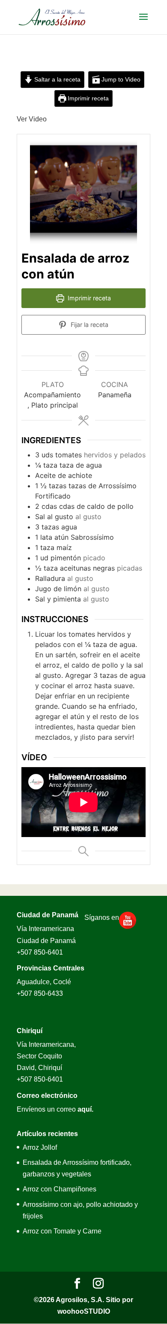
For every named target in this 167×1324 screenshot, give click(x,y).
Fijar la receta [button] (88, 324)
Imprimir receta (87, 98)
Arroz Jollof (40, 1147)
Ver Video (32, 119)
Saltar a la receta (57, 79)
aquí (85, 1109)
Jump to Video (120, 79)
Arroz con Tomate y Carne (62, 1231)
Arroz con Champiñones (59, 1189)
